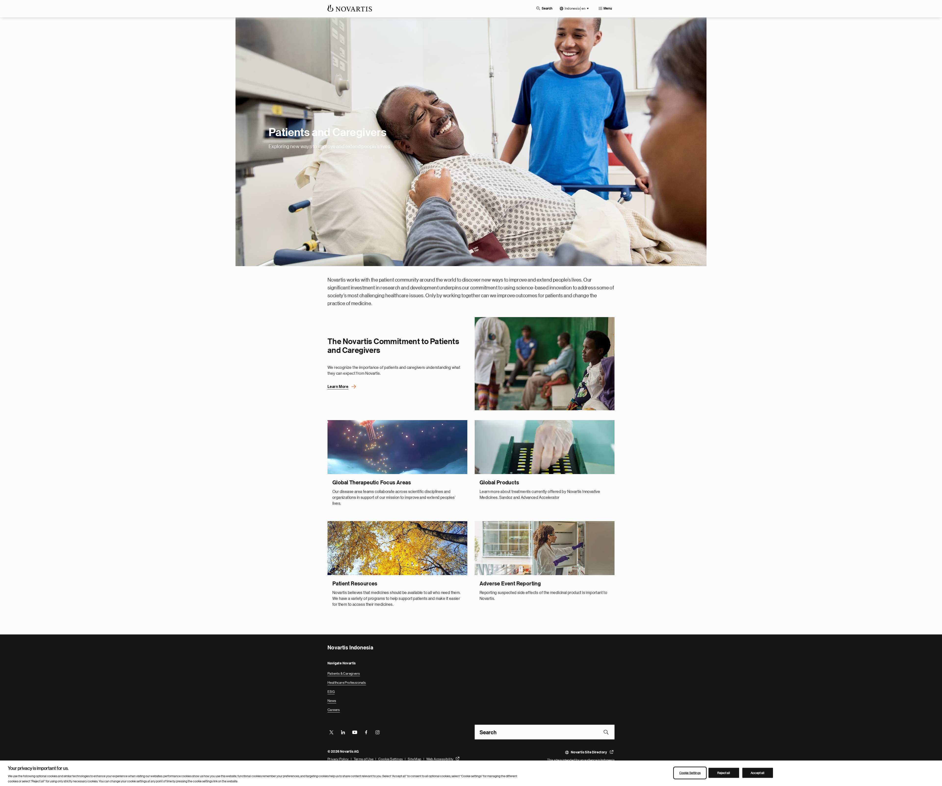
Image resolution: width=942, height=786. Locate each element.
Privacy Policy (338, 759)
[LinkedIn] (343, 732)
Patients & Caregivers (343, 673)
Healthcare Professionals (346, 682)
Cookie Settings (390, 759)
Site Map (414, 759)
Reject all (723, 772)
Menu (607, 8)
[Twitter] (331, 732)
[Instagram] (377, 732)
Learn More (337, 387)
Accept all (757, 772)
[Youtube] (354, 732)
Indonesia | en (575, 8)
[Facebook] (366, 732)
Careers (333, 709)
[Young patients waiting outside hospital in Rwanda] (545, 363)
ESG (331, 691)
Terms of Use (364, 759)
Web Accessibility (440, 759)
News (331, 700)
